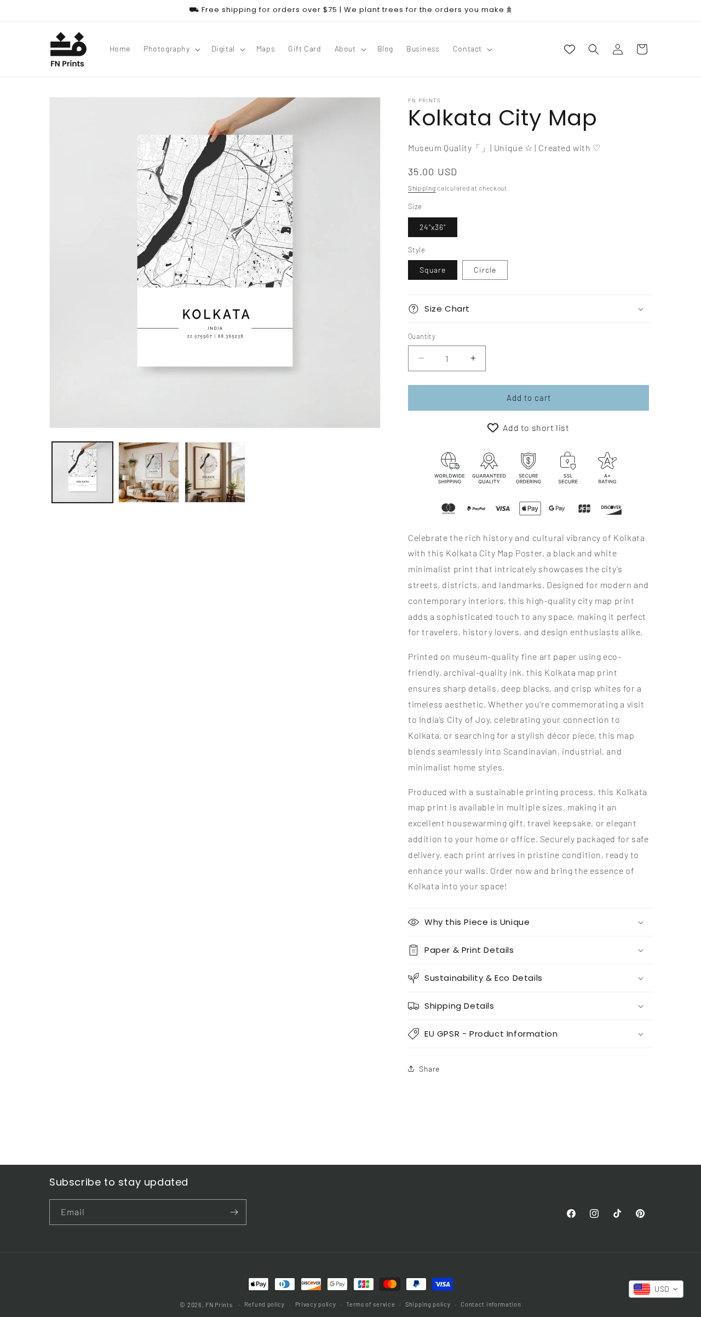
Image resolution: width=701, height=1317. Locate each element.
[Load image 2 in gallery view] (148, 472)
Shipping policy (428, 1304)
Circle (485, 269)
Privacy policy (315, 1304)
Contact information (491, 1304)
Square (433, 269)
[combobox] (656, 1289)
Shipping (422, 188)
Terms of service (370, 1304)
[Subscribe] (234, 1212)
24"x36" (433, 227)
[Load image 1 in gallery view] (82, 472)
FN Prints (218, 1304)
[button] (171, 48)
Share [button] (429, 1068)
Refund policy (264, 1304)
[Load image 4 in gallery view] (215, 472)
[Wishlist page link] (569, 49)
